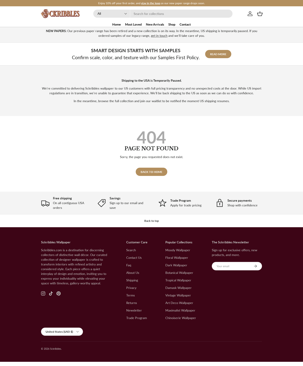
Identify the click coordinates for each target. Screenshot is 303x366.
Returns (131, 303)
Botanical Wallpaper (179, 273)
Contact (185, 24)
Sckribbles (55, 348)
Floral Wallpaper (176, 257)
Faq (128, 265)
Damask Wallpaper (178, 288)
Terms (130, 295)
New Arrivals (155, 24)
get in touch (159, 35)
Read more (218, 54)
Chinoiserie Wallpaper (180, 318)
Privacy (131, 288)
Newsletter (134, 310)
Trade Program (136, 318)
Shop (171, 24)
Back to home (151, 171)
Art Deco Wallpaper (179, 303)
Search (131, 250)
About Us (132, 273)
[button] (260, 14)
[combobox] (163, 14)
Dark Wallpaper (176, 265)
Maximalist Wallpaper (180, 310)
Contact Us (134, 257)
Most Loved (133, 24)
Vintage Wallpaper (178, 295)
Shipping (132, 280)
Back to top (151, 220)
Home (116, 24)
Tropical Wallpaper (178, 280)
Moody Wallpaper (177, 250)
